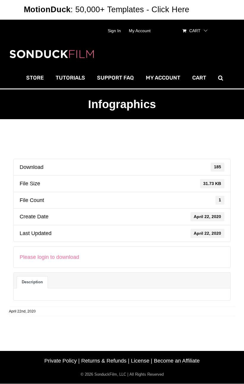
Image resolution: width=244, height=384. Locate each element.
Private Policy (60, 361)
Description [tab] (32, 282)
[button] (220, 77)
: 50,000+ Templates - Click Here (106, 9)
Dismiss (206, 9)
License (140, 361)
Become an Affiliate (177, 361)
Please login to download (49, 257)
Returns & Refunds (103, 361)
